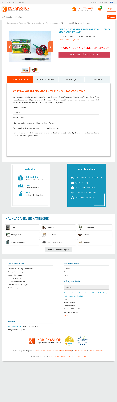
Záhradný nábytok (80, 351)
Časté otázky (5, 2)
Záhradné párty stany (96, 351)
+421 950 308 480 (14, 326)
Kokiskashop (12, 23)
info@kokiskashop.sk (16, 330)
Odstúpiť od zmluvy (15, 272)
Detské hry (40, 23)
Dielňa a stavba (39, 351)
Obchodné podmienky (16, 281)
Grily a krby (59, 351)
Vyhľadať (111, 17)
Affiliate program (14, 288)
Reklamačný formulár (16, 275)
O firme (67, 269)
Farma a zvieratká (53, 23)
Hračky (31, 23)
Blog (14, 2)
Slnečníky (68, 351)
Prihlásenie (93, 2)
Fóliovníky (50, 351)
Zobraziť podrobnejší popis (69, 40)
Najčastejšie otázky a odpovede (20, 269)
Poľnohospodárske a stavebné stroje (77, 23)
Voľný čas (22, 23)
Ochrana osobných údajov (18, 285)
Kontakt (21, 2)
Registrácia (103, 2)
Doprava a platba (14, 278)
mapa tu (66, 315)
